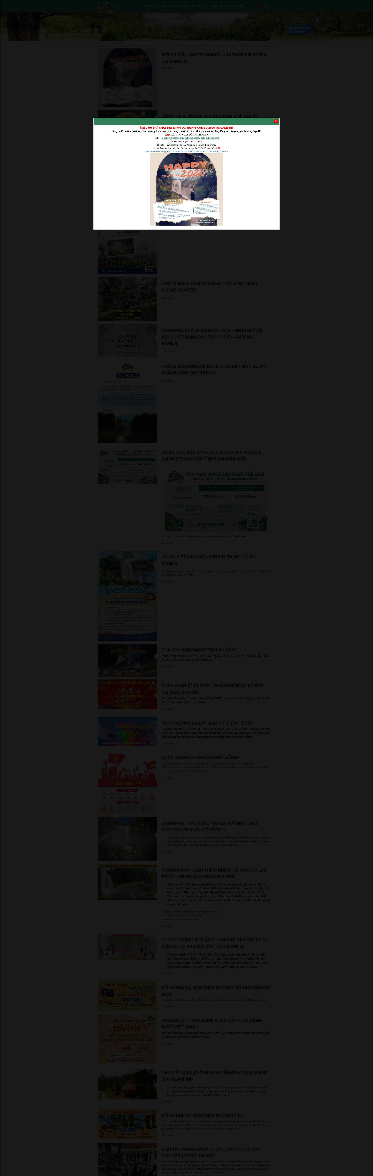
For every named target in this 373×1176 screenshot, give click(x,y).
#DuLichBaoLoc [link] (209, 151)
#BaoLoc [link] (156, 151)
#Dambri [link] (149, 151)
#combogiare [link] (222, 151)
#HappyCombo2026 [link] (169, 151)
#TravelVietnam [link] (184, 151)
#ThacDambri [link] (197, 151)
